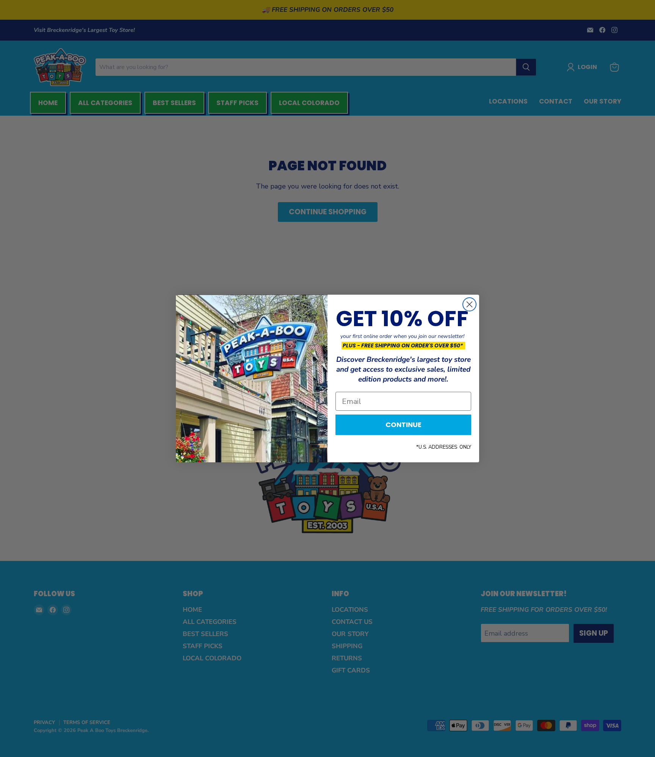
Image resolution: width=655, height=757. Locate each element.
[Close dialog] (469, 304)
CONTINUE (403, 424)
